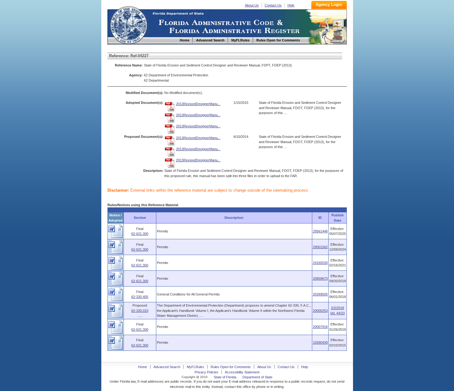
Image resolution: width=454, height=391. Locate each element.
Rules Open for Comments (231, 367)
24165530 (320, 263)
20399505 (320, 294)
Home (128, 24)
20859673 (320, 278)
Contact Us (273, 5)
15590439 (320, 342)
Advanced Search (166, 367)
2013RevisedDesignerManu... (198, 104)
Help (291, 5)
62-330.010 (139, 310)
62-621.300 (139, 234)
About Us (252, 5)
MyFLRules (195, 367)
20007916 (320, 327)
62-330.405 (139, 297)
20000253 (320, 310)
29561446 (320, 231)
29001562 (320, 247)
